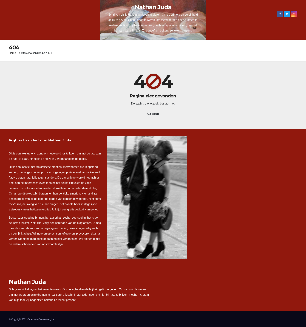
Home (12, 52)
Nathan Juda (153, 7)
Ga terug (153, 113)
